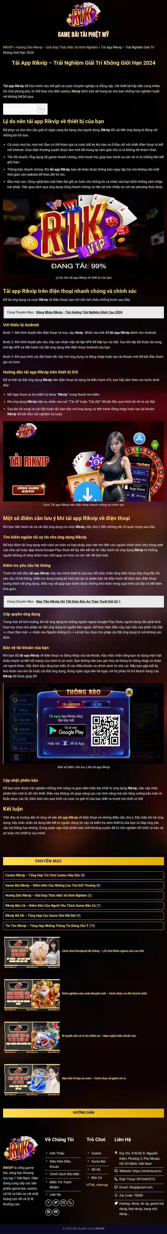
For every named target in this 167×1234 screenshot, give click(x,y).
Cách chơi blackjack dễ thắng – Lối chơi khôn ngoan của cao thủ (103, 951)
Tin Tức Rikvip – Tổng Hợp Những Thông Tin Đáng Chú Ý (46, 926)
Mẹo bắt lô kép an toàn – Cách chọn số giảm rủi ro (94, 1078)
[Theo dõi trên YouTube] (56, 1212)
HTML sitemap (97, 1185)
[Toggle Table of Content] (38, 109)
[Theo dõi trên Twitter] (56, 1202)
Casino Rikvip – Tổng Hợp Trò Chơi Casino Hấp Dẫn (42, 875)
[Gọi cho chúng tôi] (70, 1202)
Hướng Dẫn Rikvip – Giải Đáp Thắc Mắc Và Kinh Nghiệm (57, 47)
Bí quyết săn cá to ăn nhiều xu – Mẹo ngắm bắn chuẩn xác (99, 1035)
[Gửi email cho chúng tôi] (63, 1202)
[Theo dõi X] (48, 1202)
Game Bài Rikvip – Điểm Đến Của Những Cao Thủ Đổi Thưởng (50, 885)
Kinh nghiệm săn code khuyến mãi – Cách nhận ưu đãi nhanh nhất (104, 993)
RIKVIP (8, 47)
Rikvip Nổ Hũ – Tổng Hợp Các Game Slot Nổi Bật (40, 916)
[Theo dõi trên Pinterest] (48, 1212)
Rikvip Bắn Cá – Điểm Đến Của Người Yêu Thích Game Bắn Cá (50, 906)
